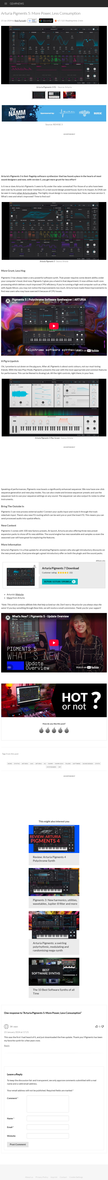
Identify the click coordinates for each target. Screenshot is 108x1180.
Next (103, 94)
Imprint (54, 1177)
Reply (7, 1045)
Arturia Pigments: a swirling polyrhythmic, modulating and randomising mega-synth (51, 946)
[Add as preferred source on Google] (46, 20)
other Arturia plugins (27, 193)
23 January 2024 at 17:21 (16, 1032)
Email (10, 1127)
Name (10, 1118)
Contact (63, 1177)
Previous (5, 94)
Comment (12, 1098)
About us (29, 1177)
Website (19, 594)
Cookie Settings (76, 1177)
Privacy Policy (42, 1177)
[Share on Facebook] (90, 754)
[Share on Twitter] (101, 754)
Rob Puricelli (20, 20)
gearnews (17, 3)
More (9, 597)
